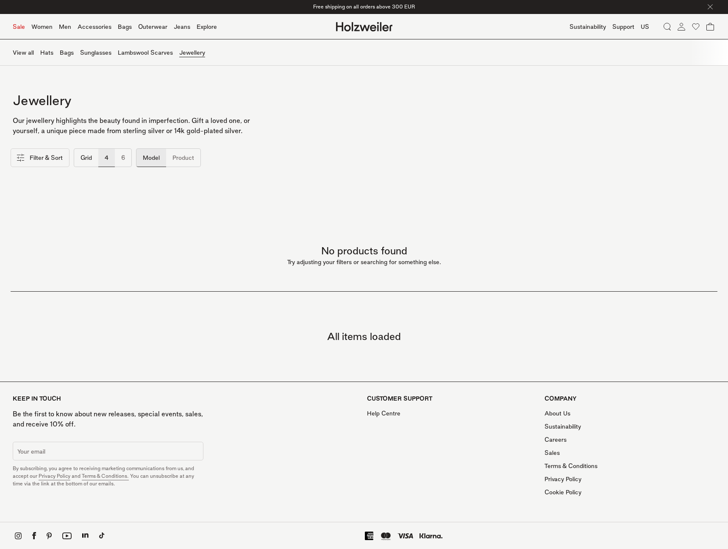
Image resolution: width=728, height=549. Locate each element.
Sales (552, 452)
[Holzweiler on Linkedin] (85, 535)
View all (23, 52)
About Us (557, 413)
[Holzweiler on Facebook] (34, 535)
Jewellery (192, 52)
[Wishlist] (696, 27)
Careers (556, 439)
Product (183, 157)
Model (151, 157)
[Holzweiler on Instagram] (18, 535)
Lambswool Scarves (145, 52)
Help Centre (383, 413)
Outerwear (152, 26)
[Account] (681, 27)
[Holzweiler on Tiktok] (102, 535)
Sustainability (563, 426)
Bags (125, 26)
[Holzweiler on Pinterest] (49, 535)
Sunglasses (95, 52)
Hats (46, 52)
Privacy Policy (54, 476)
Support (623, 26)
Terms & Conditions (571, 465)
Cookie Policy (563, 492)
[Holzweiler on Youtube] (67, 535)
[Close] (710, 7)
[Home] (364, 26)
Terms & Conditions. (105, 476)
